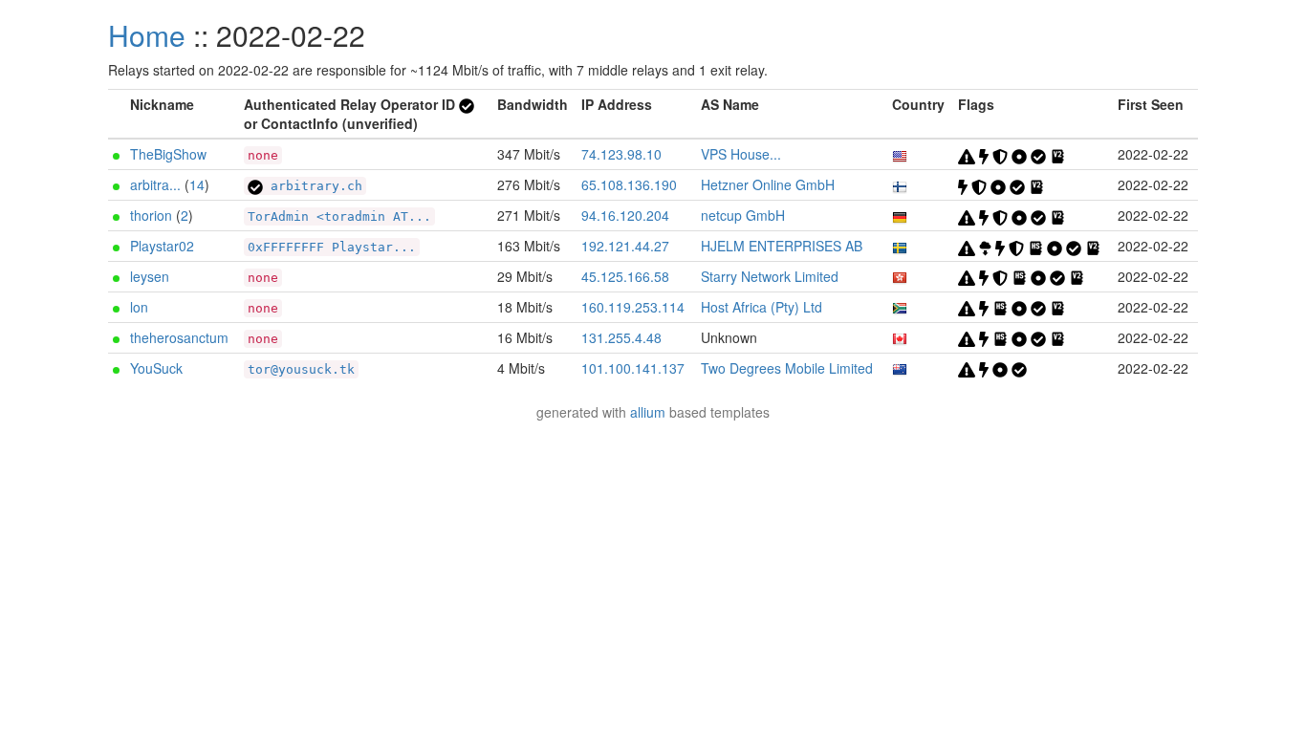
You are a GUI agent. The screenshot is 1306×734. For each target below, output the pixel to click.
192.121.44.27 (625, 245)
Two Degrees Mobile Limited (787, 368)
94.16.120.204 (625, 215)
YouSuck (156, 368)
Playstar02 (162, 245)
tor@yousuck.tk (301, 369)
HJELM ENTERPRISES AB (781, 245)
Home (146, 34)
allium (647, 411)
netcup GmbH (743, 215)
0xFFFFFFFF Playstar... (332, 247)
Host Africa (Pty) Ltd (761, 306)
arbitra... (155, 184)
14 (197, 184)
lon (139, 306)
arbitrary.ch (312, 186)
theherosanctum (179, 337)
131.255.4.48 (621, 337)
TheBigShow (168, 153)
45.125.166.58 (625, 276)
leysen (149, 276)
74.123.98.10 (621, 153)
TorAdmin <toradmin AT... (339, 216)
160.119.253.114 (633, 306)
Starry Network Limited (769, 276)
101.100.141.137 (633, 368)
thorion (151, 215)
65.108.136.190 (629, 184)
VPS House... (741, 153)
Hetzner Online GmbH (768, 184)
